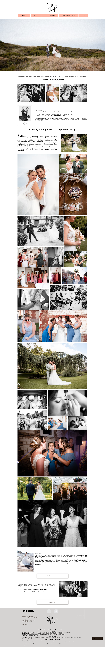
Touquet (43, 585)
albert (34, 632)
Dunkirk (29, 640)
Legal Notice (25, 624)
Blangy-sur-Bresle (52, 637)
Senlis (43, 634)
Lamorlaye (62, 634)
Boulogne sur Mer (35, 643)
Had (57, 637)
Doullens (42, 632)
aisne (23, 635)
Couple (29, 617)
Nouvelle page (77, 612)
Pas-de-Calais (25, 642)
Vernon (29, 638)
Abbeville (30, 632)
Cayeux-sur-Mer (52, 633)
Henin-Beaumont (41, 642)
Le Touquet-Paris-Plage (54, 643)
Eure (23, 638)
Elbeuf (46, 637)
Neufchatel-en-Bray (68, 637)
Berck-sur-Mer (42, 643)
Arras (30, 642)
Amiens (26, 632)
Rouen (35, 637)
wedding (50, 111)
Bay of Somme (65, 118)
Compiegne (31, 634)
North (23, 640)
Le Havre (31, 637)
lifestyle (56, 111)
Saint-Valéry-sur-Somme (35, 633)
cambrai (41, 640)
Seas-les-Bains (67, 632)
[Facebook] (49, 611)
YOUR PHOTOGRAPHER (79, 615)
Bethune (47, 642)
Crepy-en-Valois (38, 634)
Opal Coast (55, 118)
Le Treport (61, 637)
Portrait (33, 617)
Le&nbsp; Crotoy (45, 633)
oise (23, 634)
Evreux (26, 638)
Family (38, 617)
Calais (29, 643)
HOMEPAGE (77, 610)
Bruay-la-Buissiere (53, 642)
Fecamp (42, 637)
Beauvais (26, 634)
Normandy (64, 629)
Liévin (33, 642)
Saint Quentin (28, 635)
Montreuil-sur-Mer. (65, 643)
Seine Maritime (25, 637)
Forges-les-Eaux (77, 637)
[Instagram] (56, 611)
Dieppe (38, 637)
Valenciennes (34, 640)
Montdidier (49, 632)
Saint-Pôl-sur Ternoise (72, 642)
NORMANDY (53, 636)
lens (36, 642)
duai (38, 640)
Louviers (33, 638)
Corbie (45, 632)
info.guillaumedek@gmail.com (28, 620)
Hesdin (64, 642)
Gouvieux (58, 634)
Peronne (37, 632)
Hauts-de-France (54, 629)
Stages (58, 114)
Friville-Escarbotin (59, 632)
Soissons (33, 635)
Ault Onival (59, 633)
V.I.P (76, 617)
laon (37, 635)
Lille (26, 640)
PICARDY (53, 631)
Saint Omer (60, 642)
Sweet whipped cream (50, 634)
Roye (53, 632)
